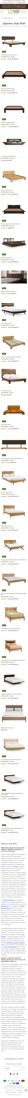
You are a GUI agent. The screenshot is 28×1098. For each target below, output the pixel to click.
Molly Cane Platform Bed (7, 727)
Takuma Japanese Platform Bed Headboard (12, 458)
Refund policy (12, 1091)
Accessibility (20, 1096)
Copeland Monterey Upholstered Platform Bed (13, 660)
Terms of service (10, 1094)
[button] (2, 11)
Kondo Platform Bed (6, 257)
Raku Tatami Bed (9, 900)
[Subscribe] (22, 1072)
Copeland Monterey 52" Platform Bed (10, 628)
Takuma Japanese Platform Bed (9, 54)
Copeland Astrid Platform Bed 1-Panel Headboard (13, 559)
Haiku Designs (13, 1090)
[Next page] (17, 839)
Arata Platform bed (11, 946)
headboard (4, 906)
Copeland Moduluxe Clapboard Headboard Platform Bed (12, 794)
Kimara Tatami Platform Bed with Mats (11, 357)
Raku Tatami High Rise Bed (8, 122)
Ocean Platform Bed (6, 390)
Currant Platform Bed (6, 492)
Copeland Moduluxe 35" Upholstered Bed (11, 694)
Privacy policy (20, 1091)
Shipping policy (20, 1094)
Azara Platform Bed (6, 323)
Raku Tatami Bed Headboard (8, 291)
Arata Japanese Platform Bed (8, 156)
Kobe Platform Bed (6, 424)
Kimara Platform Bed (6, 190)
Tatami (16, 866)
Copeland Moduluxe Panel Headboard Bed (11, 828)
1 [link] (10, 839)
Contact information (11, 1096)
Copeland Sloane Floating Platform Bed (11, 759)
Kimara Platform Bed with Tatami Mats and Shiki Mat (13, 594)
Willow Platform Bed (6, 526)
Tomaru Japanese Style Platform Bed (10, 223)
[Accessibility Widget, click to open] (26, 1090)
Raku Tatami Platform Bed (7, 88)
